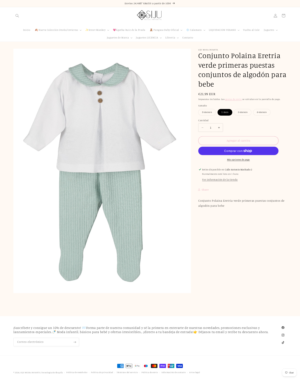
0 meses (209, 112)
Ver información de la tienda (220, 179)
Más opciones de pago (238, 159)
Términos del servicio (127, 372)
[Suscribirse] (75, 342)
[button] (17, 16)
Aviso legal (194, 372)
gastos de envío (233, 99)
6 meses (263, 112)
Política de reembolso (76, 372)
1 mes (224, 112)
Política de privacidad (102, 372)
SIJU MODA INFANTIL (30, 372)
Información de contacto (173, 372)
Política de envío (149, 372)
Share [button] (205, 189)
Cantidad (203, 120)
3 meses (244, 112)
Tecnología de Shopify (52, 372)
